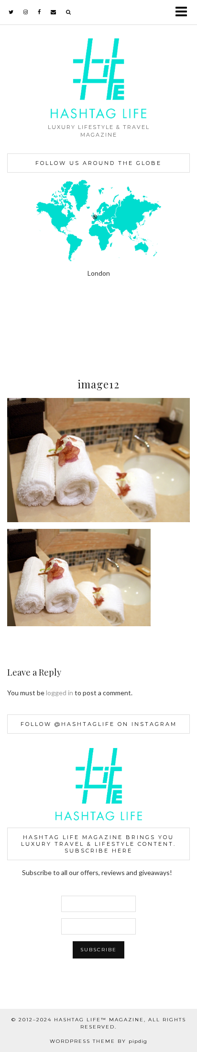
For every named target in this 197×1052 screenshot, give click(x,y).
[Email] (53, 12)
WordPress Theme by (98, 1041)
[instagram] (25, 12)
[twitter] (11, 12)
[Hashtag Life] (98, 59)
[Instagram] (24, 326)
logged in (59, 693)
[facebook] (39, 12)
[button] (184, 12)
